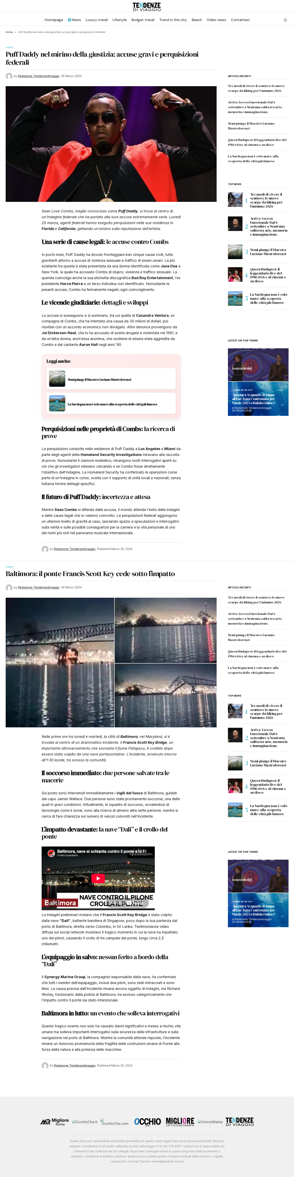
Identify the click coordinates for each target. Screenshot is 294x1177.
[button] (285, 20)
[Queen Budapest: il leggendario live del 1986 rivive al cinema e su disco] (235, 274)
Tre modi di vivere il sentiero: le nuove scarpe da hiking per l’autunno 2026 (266, 200)
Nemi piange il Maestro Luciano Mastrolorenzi (268, 251)
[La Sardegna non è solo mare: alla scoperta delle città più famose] (235, 298)
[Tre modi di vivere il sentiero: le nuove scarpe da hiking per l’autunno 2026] (235, 199)
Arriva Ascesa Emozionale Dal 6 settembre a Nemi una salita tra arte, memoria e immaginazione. (255, 107)
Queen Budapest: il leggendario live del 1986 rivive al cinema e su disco (268, 275)
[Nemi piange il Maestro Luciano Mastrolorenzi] (235, 252)
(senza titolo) (242, 368)
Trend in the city (243, 390)
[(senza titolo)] (258, 364)
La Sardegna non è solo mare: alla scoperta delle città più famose (268, 298)
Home (9, 32)
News (10, 48)
